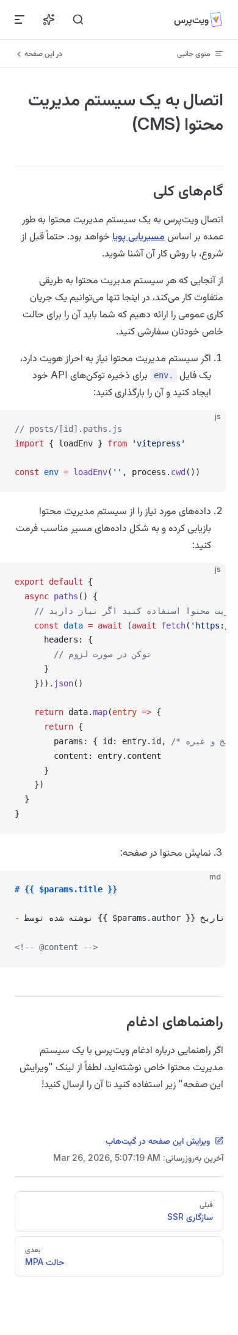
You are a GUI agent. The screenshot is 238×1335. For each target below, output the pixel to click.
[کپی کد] (206, 429)
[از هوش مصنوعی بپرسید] (48, 19)
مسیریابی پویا (138, 236)
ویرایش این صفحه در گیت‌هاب (158, 1140)
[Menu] (19, 19)
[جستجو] (78, 19)
